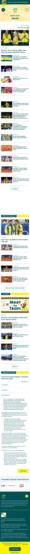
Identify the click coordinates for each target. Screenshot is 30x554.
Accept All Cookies (15, 549)
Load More (15, 189)
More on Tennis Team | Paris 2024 (14, 288)
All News (15, 366)
